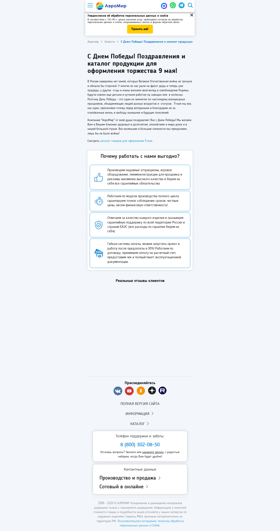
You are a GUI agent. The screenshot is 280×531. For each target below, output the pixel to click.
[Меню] (90, 5)
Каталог (138, 424)
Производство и (129, 478)
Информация (138, 414)
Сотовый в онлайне (122, 487)
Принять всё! (140, 29)
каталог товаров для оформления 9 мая (126, 140)
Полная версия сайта (140, 404)
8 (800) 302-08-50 (140, 445)
